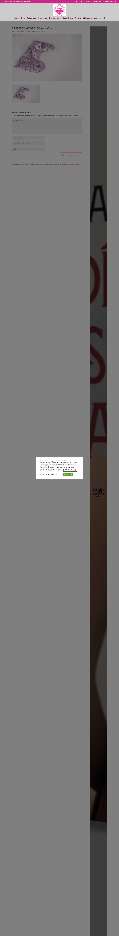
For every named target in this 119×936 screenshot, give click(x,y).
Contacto (107, 1)
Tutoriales (31, 18)
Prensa (113, 1)
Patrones (42, 18)
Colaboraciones (97, 1)
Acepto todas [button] (68, 474)
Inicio (16, 18)
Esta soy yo (55, 18)
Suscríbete (68, 18)
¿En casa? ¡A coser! (92, 18)
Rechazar (59, 474)
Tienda (78, 18)
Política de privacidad (70, 471)
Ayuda (88, 1)
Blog (23, 18)
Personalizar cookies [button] (47, 474)
